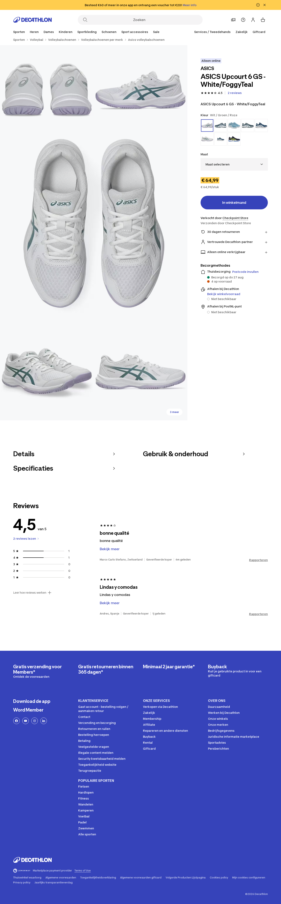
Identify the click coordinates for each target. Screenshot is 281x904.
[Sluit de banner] (264, 5)
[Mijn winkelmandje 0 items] (263, 20)
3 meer (174, 412)
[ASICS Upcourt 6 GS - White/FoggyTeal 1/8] (140, 92)
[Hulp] (243, 20)
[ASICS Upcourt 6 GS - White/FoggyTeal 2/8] (47, 92)
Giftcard (259, 32)
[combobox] (234, 164)
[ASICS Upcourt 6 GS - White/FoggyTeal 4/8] (47, 373)
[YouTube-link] (25, 721)
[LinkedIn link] (43, 721)
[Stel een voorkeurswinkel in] (233, 20)
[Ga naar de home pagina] (32, 20)
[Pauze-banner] (258, 5)
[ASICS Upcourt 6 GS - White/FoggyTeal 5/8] (140, 373)
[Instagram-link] (34, 721)
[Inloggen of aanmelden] (253, 20)
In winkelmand (234, 202)
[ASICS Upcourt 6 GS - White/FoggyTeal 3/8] (93, 233)
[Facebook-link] (16, 721)
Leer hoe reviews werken (29, 592)
